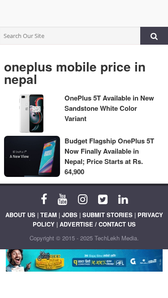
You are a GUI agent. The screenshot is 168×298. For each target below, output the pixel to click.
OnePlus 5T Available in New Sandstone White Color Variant (109, 108)
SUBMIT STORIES (107, 214)
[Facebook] (44, 198)
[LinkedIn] (123, 198)
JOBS (70, 214)
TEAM (48, 214)
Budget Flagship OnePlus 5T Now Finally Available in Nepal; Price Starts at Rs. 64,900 (109, 156)
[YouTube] (62, 198)
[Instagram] (82, 198)
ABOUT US (20, 214)
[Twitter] (103, 198)
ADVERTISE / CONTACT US (98, 224)
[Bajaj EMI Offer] (84, 260)
